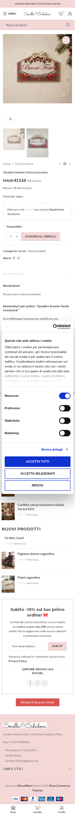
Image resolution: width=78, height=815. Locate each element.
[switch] (64, 408)
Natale (22, 251)
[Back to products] (64, 163)
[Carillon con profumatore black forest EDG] (8, 511)
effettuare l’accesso (21, 318)
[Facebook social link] (13, 258)
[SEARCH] (68, 25)
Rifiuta (37, 485)
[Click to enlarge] (10, 118)
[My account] (70, 14)
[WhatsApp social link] (18, 258)
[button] (7, 80)
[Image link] (25, 724)
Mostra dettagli (52, 449)
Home (6, 163)
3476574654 (13, 755)
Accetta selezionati (37, 473)
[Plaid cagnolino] (8, 584)
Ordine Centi (14, 538)
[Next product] (69, 163)
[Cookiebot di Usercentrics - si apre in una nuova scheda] (53, 326)
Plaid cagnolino (29, 577)
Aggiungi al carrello (40, 236)
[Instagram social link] (38, 683)
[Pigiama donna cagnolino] (8, 560)
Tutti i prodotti (24, 163)
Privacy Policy (18, 661)
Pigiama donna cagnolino (36, 554)
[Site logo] (37, 13)
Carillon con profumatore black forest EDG (41, 507)
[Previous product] (60, 163)
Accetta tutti (37, 461)
